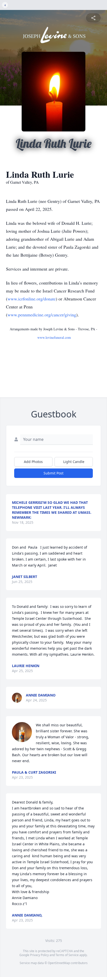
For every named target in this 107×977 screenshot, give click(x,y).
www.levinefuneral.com (54, 337)
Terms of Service (67, 955)
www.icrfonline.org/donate (31, 299)
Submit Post (53, 473)
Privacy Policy (39, 955)
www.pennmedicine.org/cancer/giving (41, 315)
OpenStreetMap (59, 963)
